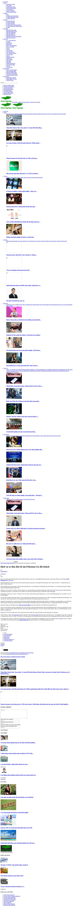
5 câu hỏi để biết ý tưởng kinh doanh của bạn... (14, 764)
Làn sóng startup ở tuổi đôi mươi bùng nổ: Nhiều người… (23, 143)
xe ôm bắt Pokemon (7, 640)
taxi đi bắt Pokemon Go (8, 639)
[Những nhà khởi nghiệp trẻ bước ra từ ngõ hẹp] (14, 234)
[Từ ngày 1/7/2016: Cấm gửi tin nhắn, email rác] (4, 862)
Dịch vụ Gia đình (10, 46)
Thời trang (8, 62)
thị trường (36, 615)
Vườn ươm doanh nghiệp (12, 75)
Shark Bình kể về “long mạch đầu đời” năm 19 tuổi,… (22, 365)
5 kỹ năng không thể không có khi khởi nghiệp (14, 812)
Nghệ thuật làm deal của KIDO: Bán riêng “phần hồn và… (23, 285)
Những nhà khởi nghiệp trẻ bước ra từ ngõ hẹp (20, 237)
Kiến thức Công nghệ (11, 30)
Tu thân (8, 27)
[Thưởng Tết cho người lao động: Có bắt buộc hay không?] (14, 332)
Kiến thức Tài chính (10, 37)
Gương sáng (6, 76)
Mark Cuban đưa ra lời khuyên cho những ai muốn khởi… (23, 320)
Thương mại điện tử (10, 63)
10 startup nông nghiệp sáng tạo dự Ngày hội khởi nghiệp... (18, 742)
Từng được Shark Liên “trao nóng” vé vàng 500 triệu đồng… (24, 127)
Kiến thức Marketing (11, 32)
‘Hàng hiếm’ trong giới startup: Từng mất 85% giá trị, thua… (24, 386)
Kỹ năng (5, 19)
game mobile (6, 636)
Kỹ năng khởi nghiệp (9, 897)
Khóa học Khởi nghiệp (11, 72)
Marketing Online (10, 57)
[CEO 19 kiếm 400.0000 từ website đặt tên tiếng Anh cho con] (14, 219)
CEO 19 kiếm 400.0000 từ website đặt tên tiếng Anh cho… (23, 222)
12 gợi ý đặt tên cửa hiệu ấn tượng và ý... (13, 886)
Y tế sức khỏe (9, 67)
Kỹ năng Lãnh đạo (10, 23)
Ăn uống (8, 41)
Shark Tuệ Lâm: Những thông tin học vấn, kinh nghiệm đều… (24, 449)
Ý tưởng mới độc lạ (10, 18)
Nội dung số (9, 58)
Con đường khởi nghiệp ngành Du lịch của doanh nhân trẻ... (18, 775)
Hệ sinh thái (6, 68)
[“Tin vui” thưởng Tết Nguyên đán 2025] (14, 267)
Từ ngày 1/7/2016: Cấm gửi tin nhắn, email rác (14, 865)
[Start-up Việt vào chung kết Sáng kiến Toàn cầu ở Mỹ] (8, 825)
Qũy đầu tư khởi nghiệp (11, 73)
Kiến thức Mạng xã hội (11, 31)
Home (2, 563)
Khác (7, 14)
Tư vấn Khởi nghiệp (8, 91)
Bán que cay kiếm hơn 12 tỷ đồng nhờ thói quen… (21, 543)
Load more (3, 779)
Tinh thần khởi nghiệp (8, 89)
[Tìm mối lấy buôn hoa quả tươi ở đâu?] (4, 872)
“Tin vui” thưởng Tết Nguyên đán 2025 (18, 270)
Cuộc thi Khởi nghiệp (11, 71)
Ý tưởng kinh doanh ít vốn (12, 16)
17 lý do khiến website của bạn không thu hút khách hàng (20, 652)
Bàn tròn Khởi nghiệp (8, 93)
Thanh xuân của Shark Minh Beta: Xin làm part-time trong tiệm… (26, 528)
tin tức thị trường (7, 635)
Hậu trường (8, 5)
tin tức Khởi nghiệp (7, 634)
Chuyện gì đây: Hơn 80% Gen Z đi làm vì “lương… (21, 255)
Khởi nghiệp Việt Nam (11, 79)
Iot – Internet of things (11, 53)
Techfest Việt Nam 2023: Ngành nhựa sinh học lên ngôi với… (24, 465)
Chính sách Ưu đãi (10, 4)
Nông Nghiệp (9, 59)
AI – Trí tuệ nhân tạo (11, 40)
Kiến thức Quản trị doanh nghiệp (13, 36)
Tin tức (5, 3)
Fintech (8, 49)
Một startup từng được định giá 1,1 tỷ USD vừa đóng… (22, 173)
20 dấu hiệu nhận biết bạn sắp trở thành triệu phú (17, 654)
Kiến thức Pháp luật (10, 35)
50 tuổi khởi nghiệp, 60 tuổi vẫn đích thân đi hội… (21, 431)
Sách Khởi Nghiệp (7, 90)
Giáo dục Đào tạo (10, 52)
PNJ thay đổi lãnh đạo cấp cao (15, 300)
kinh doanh (16, 615)
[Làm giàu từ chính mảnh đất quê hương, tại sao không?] (8, 794)
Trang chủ (5, 1)
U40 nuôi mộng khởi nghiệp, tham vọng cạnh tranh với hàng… (25, 559)
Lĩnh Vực (5, 39)
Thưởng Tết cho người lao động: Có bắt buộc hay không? (23, 335)
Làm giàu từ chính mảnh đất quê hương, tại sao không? (17, 797)
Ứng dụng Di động (10, 64)
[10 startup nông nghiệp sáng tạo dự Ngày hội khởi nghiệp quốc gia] (4, 739)
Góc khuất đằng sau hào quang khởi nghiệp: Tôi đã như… (23, 350)
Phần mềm (8, 61)
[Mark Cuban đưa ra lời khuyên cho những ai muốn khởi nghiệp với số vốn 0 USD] (14, 317)
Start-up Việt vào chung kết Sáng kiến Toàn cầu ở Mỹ (16, 827)
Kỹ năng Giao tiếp (10, 22)
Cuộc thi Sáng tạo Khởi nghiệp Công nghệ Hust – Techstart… (24, 495)
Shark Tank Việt (7, 94)
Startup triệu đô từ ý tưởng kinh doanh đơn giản (20, 206)
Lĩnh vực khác (9, 54)
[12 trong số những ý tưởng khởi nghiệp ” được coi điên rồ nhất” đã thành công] (14, 188)
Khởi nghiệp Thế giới (11, 77)
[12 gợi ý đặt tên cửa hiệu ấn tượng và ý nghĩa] (4, 883)
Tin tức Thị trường (10, 10)
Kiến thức (5, 28)
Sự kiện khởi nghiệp (10, 7)
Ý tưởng (5, 13)
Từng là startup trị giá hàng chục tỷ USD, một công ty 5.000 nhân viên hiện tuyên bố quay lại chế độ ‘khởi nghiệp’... (35, 704)
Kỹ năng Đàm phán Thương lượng (14, 26)
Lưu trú (8, 55)
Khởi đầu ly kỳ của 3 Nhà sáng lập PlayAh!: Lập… (21, 480)
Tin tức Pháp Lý (10, 9)
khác (54, 591)
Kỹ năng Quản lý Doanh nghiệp (13, 25)
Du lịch (8, 48)
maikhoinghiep (4, 571)
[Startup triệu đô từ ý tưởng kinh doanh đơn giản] (14, 203)
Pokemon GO (6, 638)
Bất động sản (9, 43)
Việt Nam (11, 580)
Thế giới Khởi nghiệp (11, 8)
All (7, 114)
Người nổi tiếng (9, 80)
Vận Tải (8, 66)
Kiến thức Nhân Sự (10, 34)
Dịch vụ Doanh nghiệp (11, 45)
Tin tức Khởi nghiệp (8, 563)
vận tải (60, 618)
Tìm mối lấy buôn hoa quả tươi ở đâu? (12, 875)
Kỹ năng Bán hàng (10, 21)
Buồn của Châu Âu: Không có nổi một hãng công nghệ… (23, 401)
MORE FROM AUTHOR (18, 656)
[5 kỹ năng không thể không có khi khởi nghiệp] (8, 809)
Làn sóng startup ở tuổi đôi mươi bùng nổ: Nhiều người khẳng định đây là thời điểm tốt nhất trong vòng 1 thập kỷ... (35, 689)
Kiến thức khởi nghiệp (9, 905)
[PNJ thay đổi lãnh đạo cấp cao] (14, 297)
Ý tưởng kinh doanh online (12, 17)
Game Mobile (9, 50)
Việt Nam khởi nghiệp (11, 12)
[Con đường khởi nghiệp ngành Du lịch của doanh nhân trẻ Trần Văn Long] (4, 772)
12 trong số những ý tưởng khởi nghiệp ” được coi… (21, 191)
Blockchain (8, 44)
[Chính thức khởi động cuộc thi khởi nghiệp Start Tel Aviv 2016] (8, 840)
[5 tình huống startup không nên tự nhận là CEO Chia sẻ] (4, 750)
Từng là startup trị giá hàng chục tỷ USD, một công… (22, 158)
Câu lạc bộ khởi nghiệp (11, 70)
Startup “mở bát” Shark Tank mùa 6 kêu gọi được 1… (22, 416)
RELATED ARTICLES (6, 656)
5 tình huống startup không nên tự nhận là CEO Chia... (17, 753)
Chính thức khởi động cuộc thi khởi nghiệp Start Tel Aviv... (18, 843)
